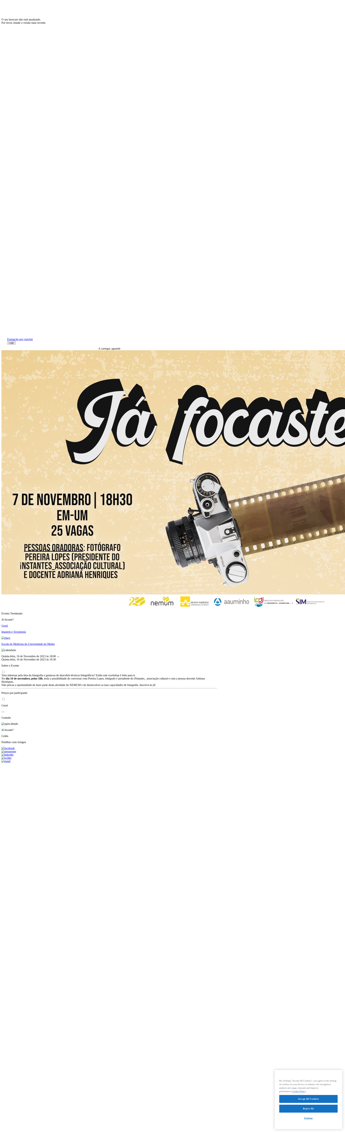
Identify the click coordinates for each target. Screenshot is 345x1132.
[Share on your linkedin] (109, 754)
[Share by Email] (109, 761)
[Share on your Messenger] (109, 751)
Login (11, 342)
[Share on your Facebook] (109, 748)
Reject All (308, 1108)
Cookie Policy (299, 1091)
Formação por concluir (20, 339)
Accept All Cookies (308, 1098)
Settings (308, 1118)
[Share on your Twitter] (109, 758)
